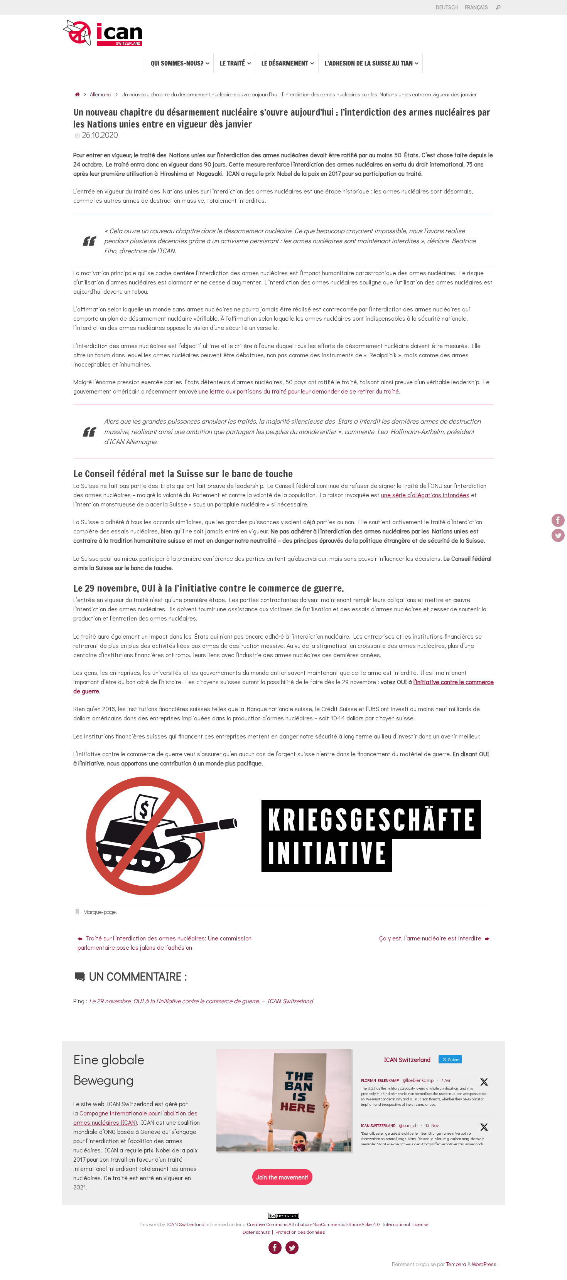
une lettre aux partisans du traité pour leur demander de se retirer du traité (299, 391)
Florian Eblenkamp (380, 1080)
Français (476, 7)
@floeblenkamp (418, 1080)
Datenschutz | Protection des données (284, 1231)
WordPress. (485, 1264)
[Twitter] (558, 535)
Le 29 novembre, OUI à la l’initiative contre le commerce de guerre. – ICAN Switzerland (201, 1001)
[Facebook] (558, 520)
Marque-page (99, 911)
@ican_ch (408, 1125)
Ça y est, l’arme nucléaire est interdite (431, 938)
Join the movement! (282, 1177)
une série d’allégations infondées (425, 495)
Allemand (100, 94)
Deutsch (447, 7)
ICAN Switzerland (378, 1125)
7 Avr (446, 1080)
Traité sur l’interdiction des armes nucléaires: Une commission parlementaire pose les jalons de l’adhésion (164, 942)
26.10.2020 (100, 134)
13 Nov (432, 1125)
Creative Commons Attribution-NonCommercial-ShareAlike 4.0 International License (338, 1224)
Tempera (456, 1264)
